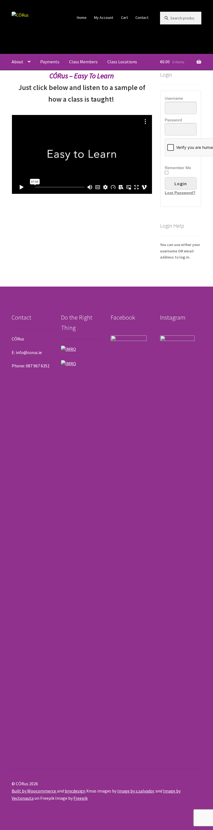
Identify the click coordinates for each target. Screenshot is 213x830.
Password (173, 120)
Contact (141, 17)
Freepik (80, 798)
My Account (103, 17)
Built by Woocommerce (34, 791)
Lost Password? (180, 192)
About (17, 61)
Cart (124, 17)
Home (82, 17)
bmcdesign (75, 791)
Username (174, 98)
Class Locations (122, 61)
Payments (49, 61)
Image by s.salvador (135, 791)
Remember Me (178, 168)
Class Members (83, 61)
